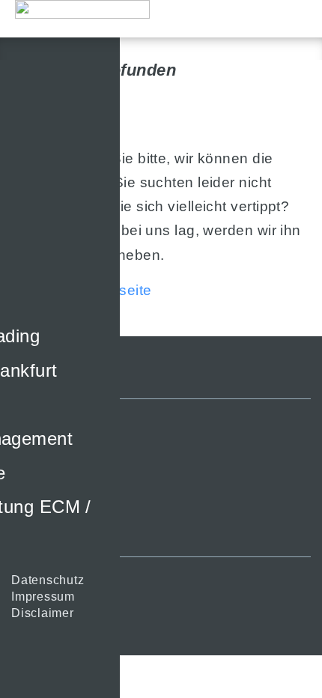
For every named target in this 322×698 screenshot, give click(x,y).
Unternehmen (50, 450)
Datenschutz (47, 580)
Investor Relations (64, 483)
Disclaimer (42, 613)
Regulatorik (45, 500)
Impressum (43, 596)
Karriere (34, 532)
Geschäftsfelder (57, 467)
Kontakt (33, 516)
